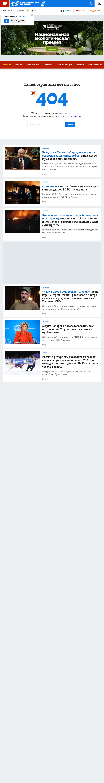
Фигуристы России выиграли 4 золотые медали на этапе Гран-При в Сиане (68, 373)
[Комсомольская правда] (25, 3)
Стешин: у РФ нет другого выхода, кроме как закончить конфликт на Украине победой (69, 307)
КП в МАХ (80, 65)
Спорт (45, 352)
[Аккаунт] (99, 3)
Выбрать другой (17, 21)
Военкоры (48, 65)
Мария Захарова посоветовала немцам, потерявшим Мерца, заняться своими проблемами (68, 329)
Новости (19, 65)
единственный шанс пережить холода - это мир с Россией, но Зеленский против (70, 220)
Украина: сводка (64, 65)
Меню (4, 3)
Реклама (80, 11)
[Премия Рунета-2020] (42, 3)
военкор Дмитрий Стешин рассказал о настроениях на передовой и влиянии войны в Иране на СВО (70, 296)
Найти (70, 124)
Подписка (95, 11)
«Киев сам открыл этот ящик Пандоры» (70, 156)
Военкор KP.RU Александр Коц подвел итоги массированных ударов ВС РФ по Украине (69, 196)
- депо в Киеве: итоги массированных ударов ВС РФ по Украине (70, 188)
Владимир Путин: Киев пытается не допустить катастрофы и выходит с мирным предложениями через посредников (69, 166)
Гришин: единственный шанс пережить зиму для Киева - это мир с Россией (70, 231)
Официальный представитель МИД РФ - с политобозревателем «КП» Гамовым (70, 338)
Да (7, 21)
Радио (67, 11)
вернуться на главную (70, 116)
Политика (46, 148)
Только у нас (33, 65)
